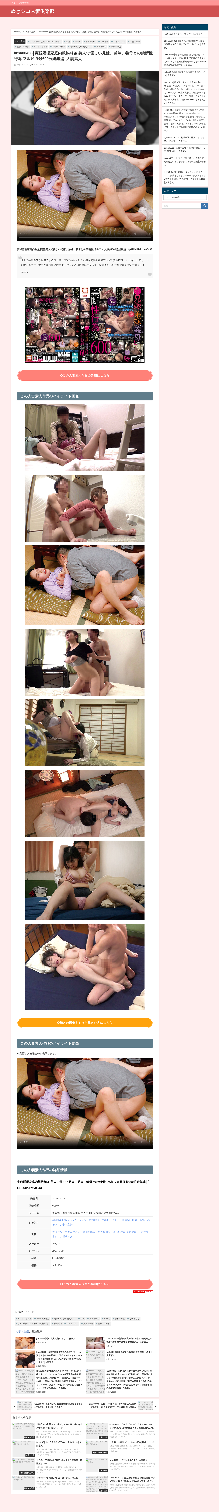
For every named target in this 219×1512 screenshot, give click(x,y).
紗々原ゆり (91, 41)
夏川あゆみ (101, 47)
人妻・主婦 (20, 41)
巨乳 (68, 41)
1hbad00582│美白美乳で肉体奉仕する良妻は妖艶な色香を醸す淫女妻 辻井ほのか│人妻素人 (185, 44)
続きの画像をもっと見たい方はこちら (86, 1022)
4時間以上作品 (58, 47)
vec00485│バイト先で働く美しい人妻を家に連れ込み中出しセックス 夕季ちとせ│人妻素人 (185, 161)
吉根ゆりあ (116, 47)
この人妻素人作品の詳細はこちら (86, 375)
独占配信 (104, 41)
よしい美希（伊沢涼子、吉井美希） (45, 41)
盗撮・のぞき (23, 47)
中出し (78, 41)
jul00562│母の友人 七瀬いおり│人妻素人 (183, 34)
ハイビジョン (119, 41)
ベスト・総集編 (41, 47)
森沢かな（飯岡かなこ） (80, 47)
